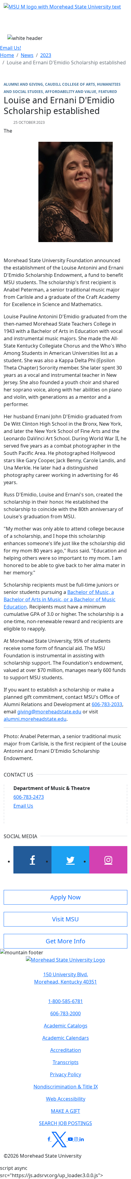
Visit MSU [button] (65, 919)
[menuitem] (7, 55)
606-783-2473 (28, 797)
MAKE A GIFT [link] (65, 1111)
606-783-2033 (107, 704)
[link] (65, 978)
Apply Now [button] (65, 897)
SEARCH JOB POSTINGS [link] (65, 1123)
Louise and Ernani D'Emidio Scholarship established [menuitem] (66, 62)
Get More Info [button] (65, 941)
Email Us (23, 805)
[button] (65, 963)
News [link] (27, 55)
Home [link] (7, 55)
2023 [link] (45, 55)
